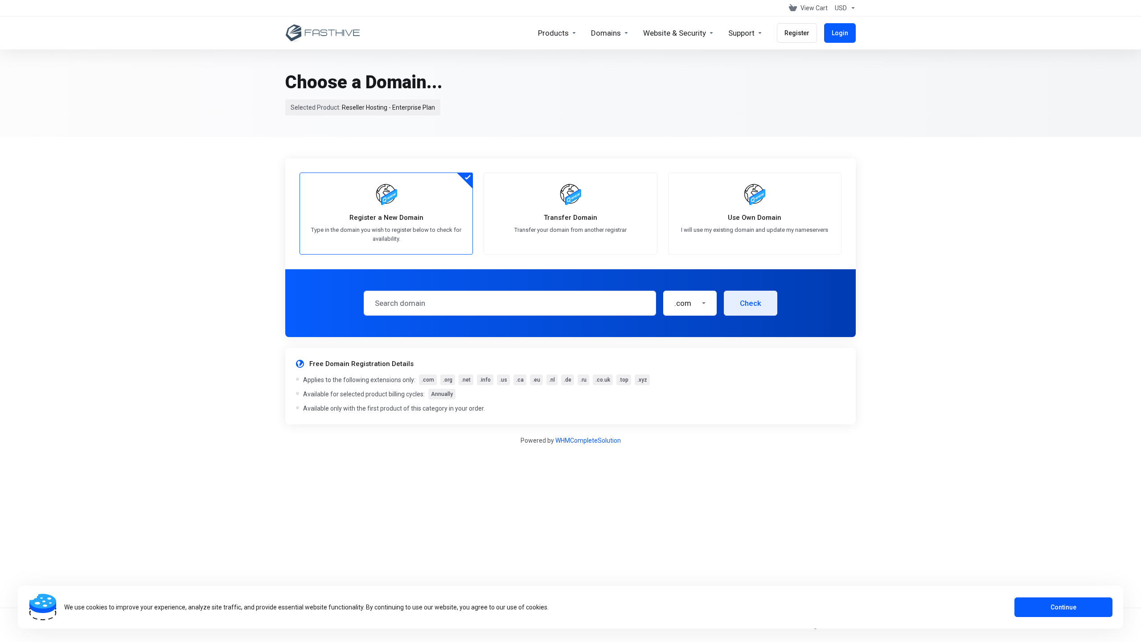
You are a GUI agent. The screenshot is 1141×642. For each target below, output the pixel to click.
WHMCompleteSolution (588, 440)
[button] (690, 303)
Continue (1063, 607)
